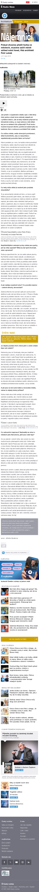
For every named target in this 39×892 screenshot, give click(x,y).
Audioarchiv (27, 10)
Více (27, 21)
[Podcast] (1, 110)
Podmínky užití (23, 887)
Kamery (35, 10)
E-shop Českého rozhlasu (13, 729)
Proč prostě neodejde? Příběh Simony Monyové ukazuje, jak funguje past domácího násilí (21, 619)
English (32, 887)
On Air (3, 58)
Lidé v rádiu (24, 830)
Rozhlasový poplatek (27, 839)
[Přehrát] (3, 103)
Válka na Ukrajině (8, 825)
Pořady (16, 568)
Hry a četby (6, 564)
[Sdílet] (5, 110)
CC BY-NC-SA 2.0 (31, 428)
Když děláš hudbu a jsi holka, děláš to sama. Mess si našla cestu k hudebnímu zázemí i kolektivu (23, 659)
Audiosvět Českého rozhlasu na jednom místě (15, 581)
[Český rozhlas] (7, 2)
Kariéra (22, 833)
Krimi (17, 564)
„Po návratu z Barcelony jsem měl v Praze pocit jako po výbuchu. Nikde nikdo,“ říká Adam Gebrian (19, 339)
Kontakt (23, 836)
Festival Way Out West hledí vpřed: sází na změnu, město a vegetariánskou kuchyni (23, 668)
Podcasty (5, 848)
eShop (4, 833)
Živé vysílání (7, 572)
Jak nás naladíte (26, 825)
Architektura (6, 21)
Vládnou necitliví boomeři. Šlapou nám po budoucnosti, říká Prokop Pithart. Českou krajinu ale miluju (23, 610)
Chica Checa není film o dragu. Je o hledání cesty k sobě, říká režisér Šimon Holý (23, 650)
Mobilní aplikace (7, 851)
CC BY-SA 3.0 (20, 241)
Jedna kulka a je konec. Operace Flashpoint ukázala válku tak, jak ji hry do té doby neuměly (23, 693)
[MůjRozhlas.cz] (4, 68)
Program (18, 10)
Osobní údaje (13, 887)
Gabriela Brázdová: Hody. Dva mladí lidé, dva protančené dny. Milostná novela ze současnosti (24, 628)
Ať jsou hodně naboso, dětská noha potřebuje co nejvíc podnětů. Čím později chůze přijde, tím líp (23, 720)
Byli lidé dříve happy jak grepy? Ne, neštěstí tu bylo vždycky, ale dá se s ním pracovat (24, 591)
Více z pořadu (8, 645)
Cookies (4, 887)
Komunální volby (7, 828)
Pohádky (6, 568)
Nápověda (23, 828)
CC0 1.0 (13, 91)
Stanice (4, 830)
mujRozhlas (5, 559)
